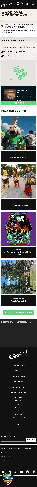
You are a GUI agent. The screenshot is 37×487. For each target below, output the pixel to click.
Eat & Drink (30, 47)
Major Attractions (10, 56)
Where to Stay (8, 52)
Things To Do (17, 47)
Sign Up (31, 440)
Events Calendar (21, 31)
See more (18, 103)
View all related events (18, 313)
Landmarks (21, 52)
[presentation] (10, 94)
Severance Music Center (23, 91)
